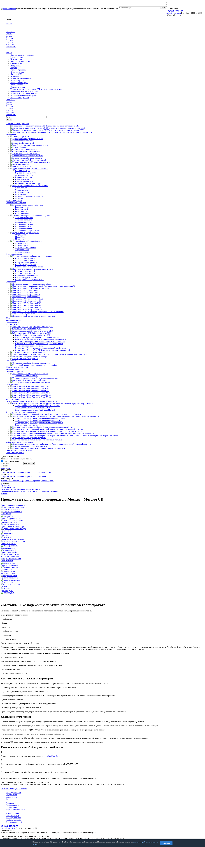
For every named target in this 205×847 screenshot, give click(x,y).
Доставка (9, 38)
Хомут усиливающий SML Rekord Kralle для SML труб (37, 406)
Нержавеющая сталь (18, 59)
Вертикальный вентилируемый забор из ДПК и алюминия (39, 344)
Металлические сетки (39, 186)
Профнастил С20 (33, 295)
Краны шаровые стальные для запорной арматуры (74, 433)
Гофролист (25, 164)
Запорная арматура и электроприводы (25, 91)
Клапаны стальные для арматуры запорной (65, 431)
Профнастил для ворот (40, 288)
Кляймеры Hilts (31, 359)
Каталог (9, 24)
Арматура (25, 137)
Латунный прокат (34, 241)
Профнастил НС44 (35, 301)
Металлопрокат (16, 57)
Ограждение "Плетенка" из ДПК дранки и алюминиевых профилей (42, 350)
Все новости (6, 468)
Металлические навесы (41, 382)
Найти (9, 119)
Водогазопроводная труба (25, 173)
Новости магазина (11, 461)
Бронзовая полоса (22, 207)
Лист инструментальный (25, 273)
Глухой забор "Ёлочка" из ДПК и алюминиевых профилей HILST (42, 339)
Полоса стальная (12, 816)
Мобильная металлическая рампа (23, 95)
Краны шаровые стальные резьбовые (58, 427)
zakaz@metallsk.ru (173, 13)
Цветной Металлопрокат (20, 61)
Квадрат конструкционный (26, 263)
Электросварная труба (24, 175)
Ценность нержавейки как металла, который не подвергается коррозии (29, 491)
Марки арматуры (8, 487)
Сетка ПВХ (20, 198)
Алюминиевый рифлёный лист (28, 230)
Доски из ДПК (16, 74)
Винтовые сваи (16, 85)
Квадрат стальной (34, 158)
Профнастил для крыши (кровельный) (59, 286)
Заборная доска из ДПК (41, 333)
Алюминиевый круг (23, 226)
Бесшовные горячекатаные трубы (28, 184)
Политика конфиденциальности (14, 789)
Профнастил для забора (41, 284)
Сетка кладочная (22, 192)
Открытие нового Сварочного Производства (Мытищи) (23, 476)
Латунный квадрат (22, 252)
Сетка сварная (21, 188)
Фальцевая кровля (17, 87)
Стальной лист (31, 149)
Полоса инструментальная (26, 277)
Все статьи (5, 485)
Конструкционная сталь (41, 256)
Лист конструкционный (25, 260)
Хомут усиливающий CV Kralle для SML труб (33, 408)
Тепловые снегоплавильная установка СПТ (66, 130)
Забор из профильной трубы (26, 376)
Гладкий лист (29, 314)
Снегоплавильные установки (22, 55)
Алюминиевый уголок (24, 224)
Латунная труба (21, 245)
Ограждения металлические (46, 378)
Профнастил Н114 (35, 310)
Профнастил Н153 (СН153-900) (51, 312)
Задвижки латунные (37, 438)
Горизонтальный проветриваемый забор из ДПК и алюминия (40, 342)
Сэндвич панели (17, 72)
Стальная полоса (33, 151)
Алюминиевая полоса (24, 218)
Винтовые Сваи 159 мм (41, 397)
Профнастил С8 (32, 290)
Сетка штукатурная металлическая (29, 196)
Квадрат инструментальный (26, 275)
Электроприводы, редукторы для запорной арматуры (77, 416)
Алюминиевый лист (23, 222)
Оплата (9, 36)
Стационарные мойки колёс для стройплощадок (71, 444)
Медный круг (20, 235)
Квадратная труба (22, 179)
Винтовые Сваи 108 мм (41, 393)
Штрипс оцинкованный (15, 809)
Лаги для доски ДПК (38, 352)
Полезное (9, 40)
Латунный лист (21, 243)
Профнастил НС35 (35, 299)
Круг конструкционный (25, 258)
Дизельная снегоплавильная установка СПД (67, 128)
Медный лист (20, 237)
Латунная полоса (22, 250)
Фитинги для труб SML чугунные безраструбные (73, 403)
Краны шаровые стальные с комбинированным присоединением (91, 436)
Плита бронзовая (22, 213)
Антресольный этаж (37, 380)
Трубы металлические (39, 169)
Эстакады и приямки (38, 446)
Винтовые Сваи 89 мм (40, 391)
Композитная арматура (40, 162)
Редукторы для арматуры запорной (29, 425)
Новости (9, 42)
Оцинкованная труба (23, 177)
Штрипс (13, 68)
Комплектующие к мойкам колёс (52, 448)
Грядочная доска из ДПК (43, 331)
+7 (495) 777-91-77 (174, 11)
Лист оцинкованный (38, 160)
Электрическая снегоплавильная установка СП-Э (73, 132)
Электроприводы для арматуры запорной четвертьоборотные (40, 418)
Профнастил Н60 (34, 305)
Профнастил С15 (33, 292)
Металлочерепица (17, 81)
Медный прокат (32, 233)
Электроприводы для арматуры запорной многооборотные (39, 423)
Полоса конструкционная (25, 265)
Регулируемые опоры (38, 357)
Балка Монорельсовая (39, 145)
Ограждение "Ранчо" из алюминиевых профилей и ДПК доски (40, 348)
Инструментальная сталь (43, 269)
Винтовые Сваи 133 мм (41, 395)
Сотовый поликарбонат (41, 363)
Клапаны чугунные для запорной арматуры (66, 429)
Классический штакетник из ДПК (29, 346)
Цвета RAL (10, 32)
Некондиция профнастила (44, 316)
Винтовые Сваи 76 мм (40, 389)
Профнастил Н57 (34, 303)
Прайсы (9, 34)
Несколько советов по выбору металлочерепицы (20, 489)
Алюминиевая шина (23, 228)
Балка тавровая (31, 141)
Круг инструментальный (25, 271)
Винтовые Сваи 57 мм (40, 386)
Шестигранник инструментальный (29, 280)
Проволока (26, 166)
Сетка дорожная (21, 190)
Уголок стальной (33, 154)
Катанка (22, 147)
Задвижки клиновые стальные (49, 440)
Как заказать (11, 47)
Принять (166, 843)
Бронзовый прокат (35, 205)
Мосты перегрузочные (19, 98)
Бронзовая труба (21, 209)
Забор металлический (39, 374)
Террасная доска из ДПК (43, 327)
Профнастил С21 (33, 297)
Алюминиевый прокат (40, 216)
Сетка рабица (20, 194)
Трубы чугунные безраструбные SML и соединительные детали (36, 89)
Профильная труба (22, 171)
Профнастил (15, 66)
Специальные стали (18, 63)
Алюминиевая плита (23, 220)
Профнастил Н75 (34, 307)
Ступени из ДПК (34, 329)
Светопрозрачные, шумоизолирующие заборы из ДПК (37, 337)
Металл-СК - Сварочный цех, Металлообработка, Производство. (27, 481)
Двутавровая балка (35, 139)
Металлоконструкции (19, 83)
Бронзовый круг (21, 211)
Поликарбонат (16, 76)
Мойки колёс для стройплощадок (23, 93)
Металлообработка (18, 70)
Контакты (10, 44)
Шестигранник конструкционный (29, 267)
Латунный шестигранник (25, 248)
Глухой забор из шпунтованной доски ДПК (32, 335)
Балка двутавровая (13, 793)
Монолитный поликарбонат (47, 365)
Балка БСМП (28, 143)
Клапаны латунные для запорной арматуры (65, 414)
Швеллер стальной (35, 156)
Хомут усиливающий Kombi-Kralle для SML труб (35, 410)
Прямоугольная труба (24, 181)
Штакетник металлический (21, 78)
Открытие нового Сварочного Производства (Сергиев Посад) (26, 472)
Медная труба (20, 239)
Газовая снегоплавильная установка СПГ (63, 126)
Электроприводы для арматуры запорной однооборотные (38, 421)
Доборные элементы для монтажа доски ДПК (68, 354)
